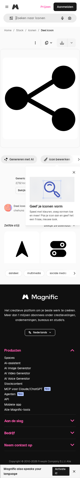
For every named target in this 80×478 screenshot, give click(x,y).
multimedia (34, 273)
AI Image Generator (17, 368)
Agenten (13, 394)
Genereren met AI (21, 159)
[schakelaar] (58, 248)
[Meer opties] (35, 42)
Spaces (9, 358)
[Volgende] (74, 273)
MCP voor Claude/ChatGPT (27, 389)
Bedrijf (9, 433)
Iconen (32, 30)
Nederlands (40, 332)
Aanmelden (65, 7)
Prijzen (46, 7)
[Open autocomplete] (9, 18)
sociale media (58, 273)
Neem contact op (18, 445)
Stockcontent (13, 384)
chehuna (19, 210)
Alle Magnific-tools (17, 410)
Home (8, 30)
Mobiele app (12, 404)
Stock (19, 30)
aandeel (13, 273)
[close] (74, 173)
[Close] (74, 471)
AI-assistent (12, 363)
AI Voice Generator (17, 378)
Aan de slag (13, 421)
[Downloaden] (62, 42)
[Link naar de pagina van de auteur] (8, 208)
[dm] (21, 248)
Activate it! (60, 471)
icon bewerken (59, 159)
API (6, 399)
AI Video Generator (17, 373)
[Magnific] (40, 298)
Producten (12, 350)
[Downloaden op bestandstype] (48, 42)
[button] (40, 332)
